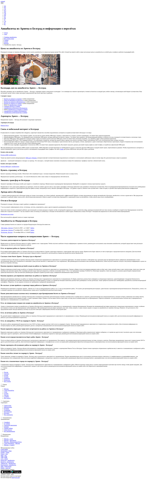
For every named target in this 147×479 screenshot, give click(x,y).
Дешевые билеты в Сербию (12, 106)
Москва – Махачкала (10, 440)
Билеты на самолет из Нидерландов (14, 102)
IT (4, 20)
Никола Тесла (5, 125)
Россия (6, 372)
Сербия (6, 40)
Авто (5, 34)
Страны (5, 368)
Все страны (7, 381)
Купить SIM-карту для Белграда (10, 166)
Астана (6, 393)
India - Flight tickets (6, 466)
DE (5, 15)
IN (5, 23)
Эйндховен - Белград (7, 228)
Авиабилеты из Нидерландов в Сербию (15, 112)
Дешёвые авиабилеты (10, 37)
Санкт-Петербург (9, 390)
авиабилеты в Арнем (15, 105)
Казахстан (7, 380)
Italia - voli (3, 455)
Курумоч (6, 413)
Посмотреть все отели (7, 214)
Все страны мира (9, 38)
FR (5, 18)
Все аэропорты (8, 414)
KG (5, 10)
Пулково (6, 408)
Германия (7, 378)
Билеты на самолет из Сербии (12, 103)
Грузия (6, 375)
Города (5, 384)
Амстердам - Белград (7, 230)
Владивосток (8, 411)
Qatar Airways (8, 430)
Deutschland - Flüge (6, 451)
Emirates (6, 427)
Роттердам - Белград (7, 232)
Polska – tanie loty (6, 468)
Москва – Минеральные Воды (13, 442)
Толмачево (7, 410)
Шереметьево (8, 407)
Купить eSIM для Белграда (8, 155)
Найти (32, 228)
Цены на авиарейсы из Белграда (13, 100)
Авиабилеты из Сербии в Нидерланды (15, 111)
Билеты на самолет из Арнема (13, 99)
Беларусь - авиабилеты (7, 462)
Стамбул (6, 396)
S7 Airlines (7, 423)
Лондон (6, 395)
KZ (5, 6)
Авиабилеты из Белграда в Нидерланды (15, 108)
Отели (6, 32)
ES (5, 16)
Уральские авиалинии (10, 425)
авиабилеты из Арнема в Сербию (18, 109)
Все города (7, 398)
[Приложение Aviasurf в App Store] (6, 473)
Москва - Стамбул (9, 445)
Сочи (5, 392)
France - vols (4, 454)
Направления (6, 434)
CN (5, 21)
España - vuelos (5, 452)
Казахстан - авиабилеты (8, 460)
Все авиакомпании (9, 431)
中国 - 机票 (4, 457)
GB (5, 13)
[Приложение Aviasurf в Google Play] (16, 473)
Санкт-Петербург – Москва (12, 443)
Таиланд (6, 374)
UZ (5, 9)
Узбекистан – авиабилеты (8, 463)
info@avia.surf (16, 477)
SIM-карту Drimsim (31, 158)
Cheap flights (4, 449)
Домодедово (7, 405)
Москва (6, 389)
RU (2, 3)
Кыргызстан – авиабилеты (8, 465)
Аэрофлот (7, 422)
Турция (6, 377)
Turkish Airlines (8, 428)
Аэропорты (6, 401)
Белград (6, 43)
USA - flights (4, 459)
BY (5, 7)
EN (5, 12)
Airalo (61, 149)
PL (5, 24)
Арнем (6, 41)
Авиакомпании (7, 418)
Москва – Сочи (8, 439)
